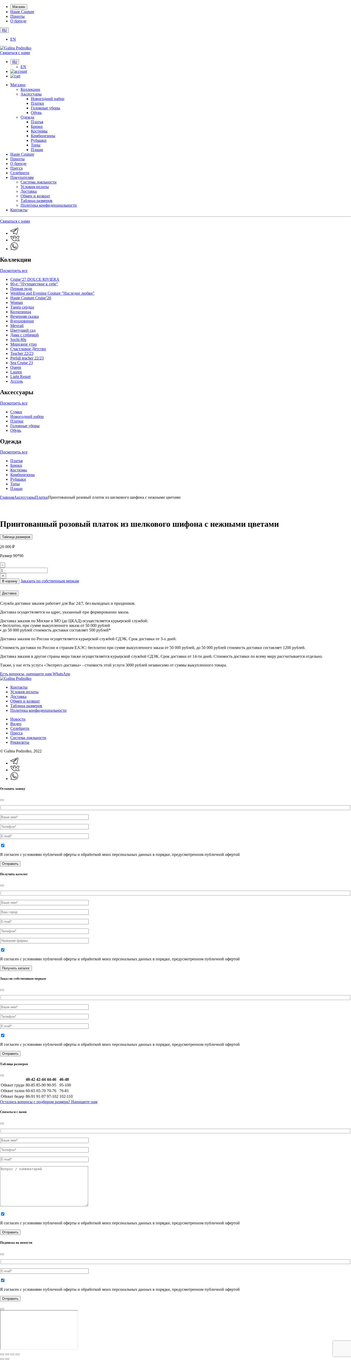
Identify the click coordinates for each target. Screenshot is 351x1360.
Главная (7, 497)
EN (13, 39)
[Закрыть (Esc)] (17, 1354)
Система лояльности (39, 182)
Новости (17, 719)
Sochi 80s (18, 339)
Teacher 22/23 (21, 353)
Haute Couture (22, 12)
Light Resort (20, 376)
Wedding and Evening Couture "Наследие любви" (52, 293)
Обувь (36, 112)
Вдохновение (22, 321)
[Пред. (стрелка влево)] (2, 1359)
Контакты (18, 210)
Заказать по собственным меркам (50, 581)
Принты (17, 16)
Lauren (16, 372)
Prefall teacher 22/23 (27, 358)
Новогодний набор (47, 98)
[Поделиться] (12, 1354)
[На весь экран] (7, 1354)
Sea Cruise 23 (21, 363)
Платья (37, 122)
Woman (16, 302)
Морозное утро (23, 344)
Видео (15, 724)
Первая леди (21, 288)
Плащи (37, 149)
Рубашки (39, 140)
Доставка (29, 191)
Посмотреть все (13, 270)
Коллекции (30, 89)
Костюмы (39, 131)
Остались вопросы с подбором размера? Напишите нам (48, 1102)
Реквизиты (19, 742)
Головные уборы (45, 108)
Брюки (37, 126)
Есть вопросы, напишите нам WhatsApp (35, 674)
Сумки (16, 412)
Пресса (16, 168)
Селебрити (19, 173)
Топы (35, 145)
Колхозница (20, 312)
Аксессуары (31, 94)
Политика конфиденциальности (49, 205)
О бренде (18, 21)
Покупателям (22, 177)
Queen (15, 367)
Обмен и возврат (35, 196)
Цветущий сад (22, 330)
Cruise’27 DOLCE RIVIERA (34, 279)
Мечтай (17, 325)
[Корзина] (15, 76)
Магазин (18, 7)
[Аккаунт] (18, 71)
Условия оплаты (35, 187)
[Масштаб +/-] (2, 1354)
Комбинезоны (43, 136)
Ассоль (16, 381)
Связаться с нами (15, 52)
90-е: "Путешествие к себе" (34, 284)
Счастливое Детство (28, 349)
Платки (37, 103)
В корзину (9, 581)
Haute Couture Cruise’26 (30, 298)
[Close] (2, 800)
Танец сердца (22, 307)
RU (4, 30)
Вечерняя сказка (24, 316)
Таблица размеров (36, 200)
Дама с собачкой (24, 335)
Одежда (27, 117)
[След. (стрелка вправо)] (7, 1359)
